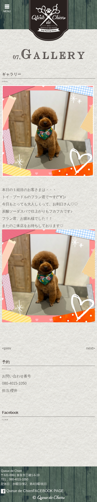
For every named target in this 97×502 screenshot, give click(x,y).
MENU (7, 8)
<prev (6, 348)
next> (90, 348)
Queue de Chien (34, 491)
